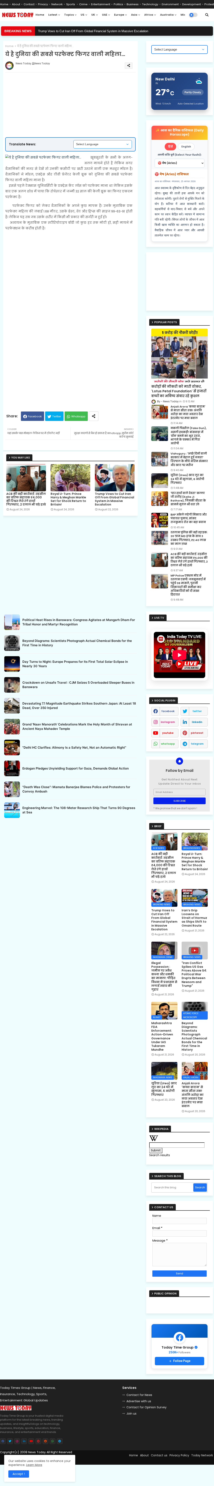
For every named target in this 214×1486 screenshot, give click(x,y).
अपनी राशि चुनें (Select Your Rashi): (180, 155)
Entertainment (100, 4)
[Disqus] (70, 872)
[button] (207, 15)
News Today (37, 1452)
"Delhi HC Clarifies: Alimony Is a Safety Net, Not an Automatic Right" (74, 747)
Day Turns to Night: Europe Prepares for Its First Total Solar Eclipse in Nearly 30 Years (75, 664)
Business (133, 4)
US (82, 15)
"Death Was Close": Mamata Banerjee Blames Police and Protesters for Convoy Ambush (76, 789)
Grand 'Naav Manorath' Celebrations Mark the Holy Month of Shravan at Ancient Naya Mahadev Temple (77, 726)
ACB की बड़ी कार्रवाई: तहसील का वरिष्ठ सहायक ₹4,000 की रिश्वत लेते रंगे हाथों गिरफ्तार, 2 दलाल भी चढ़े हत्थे (26, 499)
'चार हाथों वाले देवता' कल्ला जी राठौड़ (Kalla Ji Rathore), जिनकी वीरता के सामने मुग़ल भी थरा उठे (188, 499)
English (186, 146)
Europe (119, 15)
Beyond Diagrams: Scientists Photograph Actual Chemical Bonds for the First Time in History (77, 643)
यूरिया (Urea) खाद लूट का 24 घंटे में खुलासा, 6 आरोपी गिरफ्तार (187, 479)
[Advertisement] (74, 91)
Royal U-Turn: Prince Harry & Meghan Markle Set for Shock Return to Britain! (68, 499)
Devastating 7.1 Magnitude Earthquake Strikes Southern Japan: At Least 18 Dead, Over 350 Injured (79, 705)
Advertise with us (138, 1401)
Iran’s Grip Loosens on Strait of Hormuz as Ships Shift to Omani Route (194, 917)
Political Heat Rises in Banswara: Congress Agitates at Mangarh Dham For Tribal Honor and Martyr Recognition (78, 622)
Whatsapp (78, 416)
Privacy (43, 4)
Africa (148, 15)
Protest (209, 4)
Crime (83, 4)
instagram (168, 722)
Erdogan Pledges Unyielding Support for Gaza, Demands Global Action (75, 768)
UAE (104, 15)
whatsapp (168, 744)
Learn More (34, 1465)
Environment (170, 4)
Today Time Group (89, 1459)
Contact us (159, 1455)
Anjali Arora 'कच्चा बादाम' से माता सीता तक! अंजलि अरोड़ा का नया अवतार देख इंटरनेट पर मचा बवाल (188, 412)
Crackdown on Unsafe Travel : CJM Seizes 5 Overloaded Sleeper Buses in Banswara (78, 685)
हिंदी (170, 146)
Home (4, 4)
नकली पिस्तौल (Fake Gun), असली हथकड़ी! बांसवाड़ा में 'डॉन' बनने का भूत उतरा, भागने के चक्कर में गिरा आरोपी (188, 435)
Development (191, 4)
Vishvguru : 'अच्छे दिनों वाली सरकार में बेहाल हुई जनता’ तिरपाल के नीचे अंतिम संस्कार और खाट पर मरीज (189, 459)
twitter (197, 711)
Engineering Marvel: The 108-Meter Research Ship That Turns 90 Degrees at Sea (78, 810)
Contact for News (139, 1395)
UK (93, 15)
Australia (167, 15)
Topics (69, 15)
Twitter (56, 416)
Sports (71, 4)
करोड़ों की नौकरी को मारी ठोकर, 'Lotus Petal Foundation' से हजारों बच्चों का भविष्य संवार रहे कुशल (178, 391)
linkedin (197, 722)
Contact (29, 4)
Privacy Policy (179, 1455)
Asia (134, 15)
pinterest (197, 733)
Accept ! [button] (19, 1474)
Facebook (35, 416)
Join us (131, 1413)
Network (57, 4)
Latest (52, 15)
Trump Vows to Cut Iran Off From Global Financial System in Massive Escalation (93, 31)
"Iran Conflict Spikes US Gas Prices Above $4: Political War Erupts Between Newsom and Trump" (194, 974)
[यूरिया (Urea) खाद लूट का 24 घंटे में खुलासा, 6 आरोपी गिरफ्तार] (159, 480)
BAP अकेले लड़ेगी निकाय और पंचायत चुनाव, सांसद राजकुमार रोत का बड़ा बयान (189, 518)
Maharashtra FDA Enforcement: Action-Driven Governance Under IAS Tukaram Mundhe (162, 1036)
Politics (118, 4)
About (16, 4)
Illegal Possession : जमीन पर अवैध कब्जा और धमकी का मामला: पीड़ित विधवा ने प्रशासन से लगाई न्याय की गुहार (164, 976)
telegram (197, 744)
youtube (167, 733)
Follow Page (181, 1361)
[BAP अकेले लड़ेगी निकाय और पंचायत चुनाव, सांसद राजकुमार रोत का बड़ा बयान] (159, 520)
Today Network (202, 1455)
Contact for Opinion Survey (146, 1407)
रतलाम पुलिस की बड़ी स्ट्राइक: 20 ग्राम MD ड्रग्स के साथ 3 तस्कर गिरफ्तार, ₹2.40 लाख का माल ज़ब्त (189, 538)
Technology (150, 4)
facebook (168, 711)
